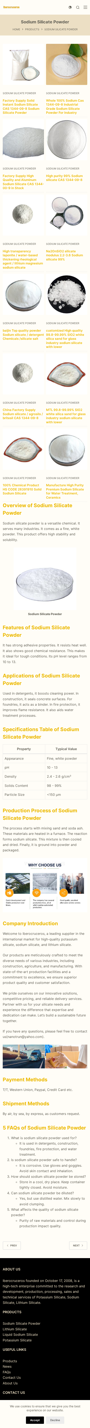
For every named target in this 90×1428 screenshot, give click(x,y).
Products (10, 1361)
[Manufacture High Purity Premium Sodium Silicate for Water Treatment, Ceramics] (66, 449)
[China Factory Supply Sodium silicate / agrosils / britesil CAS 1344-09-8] (23, 373)
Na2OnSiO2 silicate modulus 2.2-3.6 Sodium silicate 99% (64, 255)
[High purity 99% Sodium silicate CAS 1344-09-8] (66, 139)
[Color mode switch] (70, 7)
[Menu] (85, 7)
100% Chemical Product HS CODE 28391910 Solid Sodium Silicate (22, 489)
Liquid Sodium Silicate (20, 1334)
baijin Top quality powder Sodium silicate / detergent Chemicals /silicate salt (23, 335)
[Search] (77, 7)
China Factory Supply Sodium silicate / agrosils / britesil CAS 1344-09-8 (23, 414)
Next (76, 1245)
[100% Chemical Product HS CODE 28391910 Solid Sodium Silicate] (23, 449)
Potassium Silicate (17, 1340)
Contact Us (12, 1377)
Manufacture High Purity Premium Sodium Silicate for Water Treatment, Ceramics (65, 491)
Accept (35, 1420)
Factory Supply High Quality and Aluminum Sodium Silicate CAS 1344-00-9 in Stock (23, 182)
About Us (10, 1383)
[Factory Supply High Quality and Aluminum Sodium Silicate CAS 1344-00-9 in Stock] (23, 139)
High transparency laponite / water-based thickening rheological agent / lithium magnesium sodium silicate (23, 259)
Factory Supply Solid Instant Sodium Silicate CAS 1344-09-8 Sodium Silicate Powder (21, 107)
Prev (13, 1245)
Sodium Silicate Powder (19, 93)
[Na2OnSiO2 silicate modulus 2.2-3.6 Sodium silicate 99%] (66, 215)
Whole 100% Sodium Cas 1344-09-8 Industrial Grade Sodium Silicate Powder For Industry (65, 107)
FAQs (7, 1372)
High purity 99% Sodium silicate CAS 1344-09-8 (64, 178)
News (7, 1366)
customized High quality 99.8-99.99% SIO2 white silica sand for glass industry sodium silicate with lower (65, 339)
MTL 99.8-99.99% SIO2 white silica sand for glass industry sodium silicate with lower (66, 416)
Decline (55, 1420)
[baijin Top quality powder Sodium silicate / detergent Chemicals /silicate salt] (23, 294)
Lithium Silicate (15, 1329)
